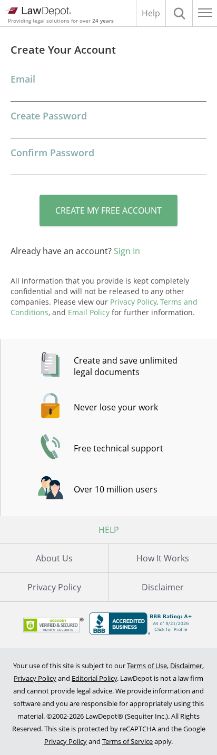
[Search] (179, 13)
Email (23, 79)
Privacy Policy (54, 587)
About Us (54, 558)
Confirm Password (52, 152)
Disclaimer (186, 665)
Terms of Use (147, 665)
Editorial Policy (94, 678)
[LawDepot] (38, 11)
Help (151, 13)
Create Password (49, 115)
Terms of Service (127, 741)
